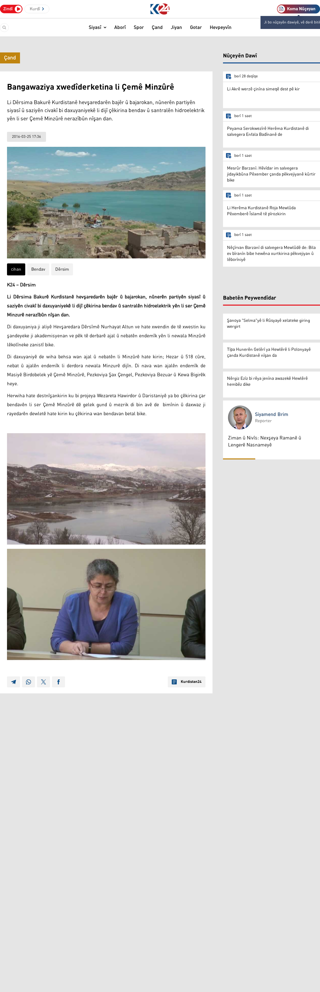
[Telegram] (13, 681)
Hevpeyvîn (221, 27)
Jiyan (176, 27)
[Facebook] (58, 681)
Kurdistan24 (191, 681)
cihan (16, 269)
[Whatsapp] (28, 681)
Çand (157, 27)
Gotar (196, 27)
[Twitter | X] (43, 681)
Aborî (120, 27)
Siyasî (95, 27)
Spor (139, 27)
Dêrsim (62, 269)
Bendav (38, 269)
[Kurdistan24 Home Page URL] (160, 9)
